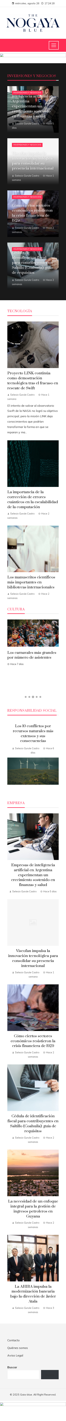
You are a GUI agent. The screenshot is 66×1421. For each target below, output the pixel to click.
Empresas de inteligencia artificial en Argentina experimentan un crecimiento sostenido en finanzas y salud (33, 875)
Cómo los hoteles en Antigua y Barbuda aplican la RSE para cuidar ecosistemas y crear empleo (32, 660)
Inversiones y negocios (27, 92)
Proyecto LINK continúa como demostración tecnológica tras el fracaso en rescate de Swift (32, 381)
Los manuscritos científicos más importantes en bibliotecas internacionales (31, 582)
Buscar (12, 1367)
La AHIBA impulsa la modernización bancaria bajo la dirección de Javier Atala (33, 1294)
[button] (26, 697)
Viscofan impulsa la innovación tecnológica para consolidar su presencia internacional (33, 958)
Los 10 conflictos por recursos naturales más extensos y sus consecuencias (33, 733)
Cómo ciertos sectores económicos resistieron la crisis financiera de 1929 (33, 1041)
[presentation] (10, 756)
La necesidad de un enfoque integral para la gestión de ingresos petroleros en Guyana (33, 1209)
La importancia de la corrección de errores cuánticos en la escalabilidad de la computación (32, 499)
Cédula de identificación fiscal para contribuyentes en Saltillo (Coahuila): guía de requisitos (33, 1124)
